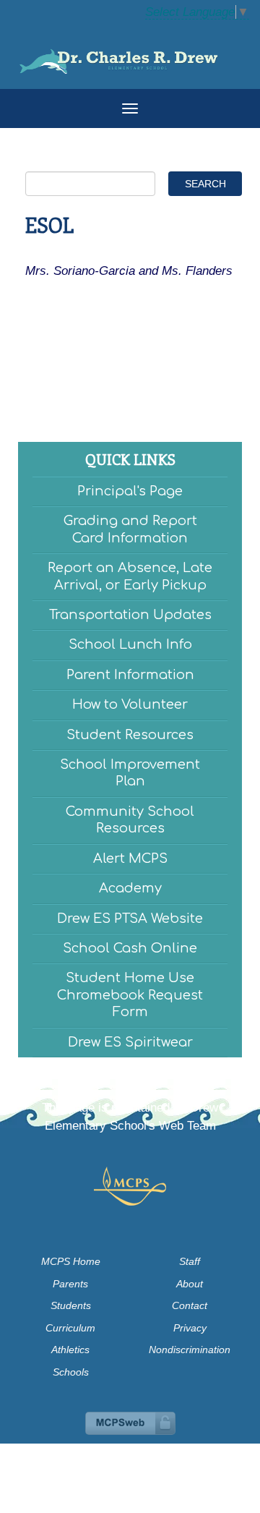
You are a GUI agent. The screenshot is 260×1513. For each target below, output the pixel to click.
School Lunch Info (130, 644)
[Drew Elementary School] (130, 55)
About (189, 1284)
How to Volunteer (130, 704)
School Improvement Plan (130, 772)
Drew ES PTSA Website (130, 918)
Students (71, 1305)
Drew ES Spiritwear (130, 1042)
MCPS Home (70, 1261)
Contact (189, 1305)
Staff (189, 1261)
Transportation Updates (130, 615)
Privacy (190, 1328)
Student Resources (130, 735)
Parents (70, 1284)
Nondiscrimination (189, 1349)
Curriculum (70, 1328)
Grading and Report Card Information (130, 529)
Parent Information (130, 675)
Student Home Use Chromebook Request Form (130, 995)
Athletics (70, 1349)
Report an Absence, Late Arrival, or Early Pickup (130, 576)
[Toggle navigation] (130, 108)
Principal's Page (130, 491)
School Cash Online (130, 948)
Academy (130, 888)
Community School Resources (130, 819)
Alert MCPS (130, 858)
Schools (71, 1372)
